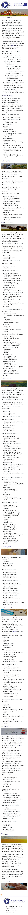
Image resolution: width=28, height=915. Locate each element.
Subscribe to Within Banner (1, 894)
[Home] (13, 5)
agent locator (16, 745)
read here (14, 45)
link (16, 48)
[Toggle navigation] (25, 4)
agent (12, 248)
